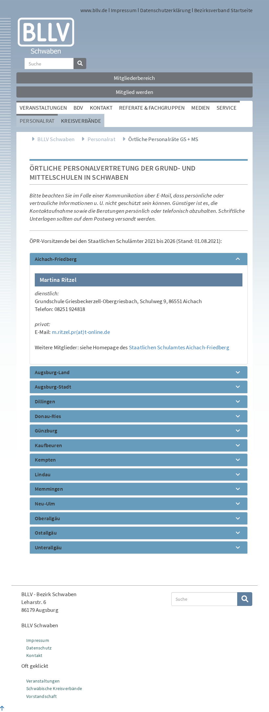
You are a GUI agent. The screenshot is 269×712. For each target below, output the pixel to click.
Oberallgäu (47, 518)
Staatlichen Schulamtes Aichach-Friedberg (179, 347)
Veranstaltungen (43, 107)
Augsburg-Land (52, 372)
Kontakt (101, 107)
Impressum (123, 10)
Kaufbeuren (48, 445)
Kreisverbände (81, 120)
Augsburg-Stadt (53, 387)
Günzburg (46, 431)
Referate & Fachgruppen (152, 107)
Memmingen (49, 489)
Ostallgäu (46, 533)
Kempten (45, 460)
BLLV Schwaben (55, 139)
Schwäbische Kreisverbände (54, 688)
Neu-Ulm (45, 504)
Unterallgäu (48, 548)
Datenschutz (39, 648)
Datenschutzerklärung (165, 10)
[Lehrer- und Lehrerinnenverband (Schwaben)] (45, 35)
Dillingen (45, 402)
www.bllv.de (93, 10)
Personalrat (37, 120)
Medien (200, 107)
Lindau (43, 475)
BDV (78, 107)
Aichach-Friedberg (55, 259)
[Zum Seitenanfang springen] (2, 708)
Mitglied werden (134, 92)
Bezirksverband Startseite (223, 10)
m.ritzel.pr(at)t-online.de (81, 332)
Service (227, 107)
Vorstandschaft (41, 696)
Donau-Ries (48, 416)
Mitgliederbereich (134, 78)
